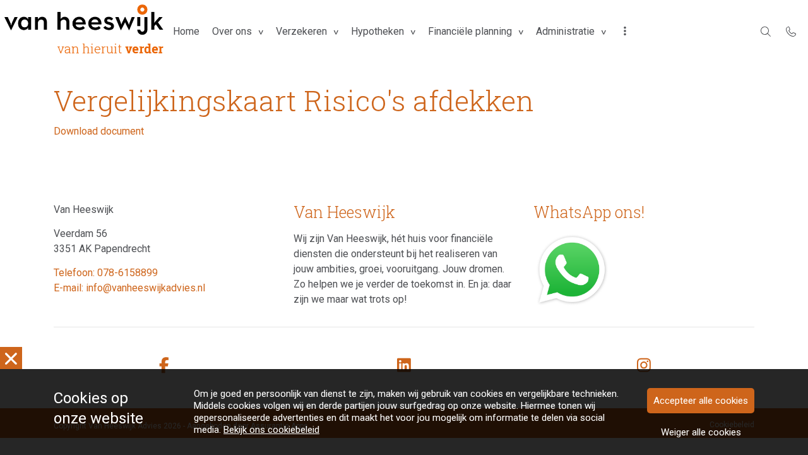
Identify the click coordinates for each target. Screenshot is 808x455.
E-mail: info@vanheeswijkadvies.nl (129, 288)
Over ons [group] (232, 31)
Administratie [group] (565, 31)
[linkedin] (404, 365)
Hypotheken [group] (377, 31)
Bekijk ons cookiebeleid (271, 429)
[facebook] (164, 365)
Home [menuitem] (186, 31)
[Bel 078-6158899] (791, 31)
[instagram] (643, 365)
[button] (625, 31)
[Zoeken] (765, 31)
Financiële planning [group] (470, 31)
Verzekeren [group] (301, 31)
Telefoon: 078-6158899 (106, 273)
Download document (99, 131)
